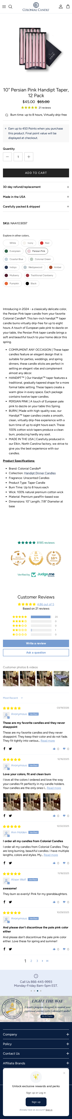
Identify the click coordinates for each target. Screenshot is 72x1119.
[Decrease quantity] (7, 156)
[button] (20, 617)
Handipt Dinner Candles (40, 473)
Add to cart (36, 173)
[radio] (11, 243)
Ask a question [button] (36, 652)
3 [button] (37, 961)
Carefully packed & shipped (21, 206)
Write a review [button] (36, 643)
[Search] (12, 7)
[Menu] (4, 7)
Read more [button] (48, 740)
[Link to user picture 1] (12, 802)
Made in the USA (14, 197)
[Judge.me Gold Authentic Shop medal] (53, 558)
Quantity (9, 149)
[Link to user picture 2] (32, 802)
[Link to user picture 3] (52, 802)
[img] (12, 708)
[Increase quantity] (28, 156)
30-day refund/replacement (22, 187)
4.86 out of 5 (45, 604)
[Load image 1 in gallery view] (36, 49)
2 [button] (31, 961)
